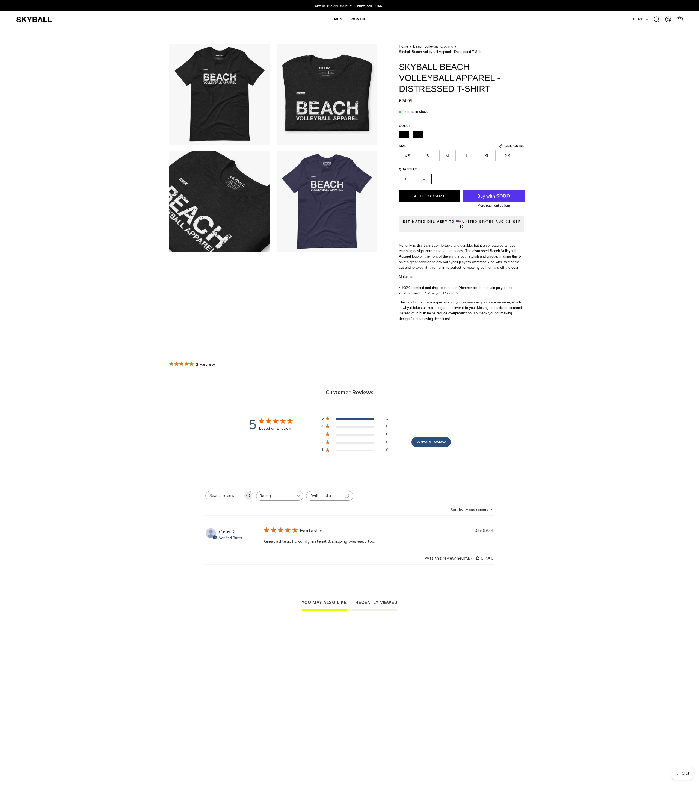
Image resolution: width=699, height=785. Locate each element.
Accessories (200, 728)
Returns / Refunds (308, 722)
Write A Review (431, 442)
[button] (656, 19)
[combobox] (279, 496)
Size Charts (301, 716)
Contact (195, 734)
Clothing (196, 722)
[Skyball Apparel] (34, 19)
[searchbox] (224, 495)
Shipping (297, 728)
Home (403, 46)
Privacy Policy (304, 746)
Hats (191, 716)
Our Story (401, 716)
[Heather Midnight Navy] (418, 134)
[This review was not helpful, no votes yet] (488, 558)
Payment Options (306, 734)
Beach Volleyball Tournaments (526, 722)
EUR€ (638, 19)
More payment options (494, 206)
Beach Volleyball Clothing (433, 46)
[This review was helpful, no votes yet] (477, 558)
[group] (349, 5)
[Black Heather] (404, 134)
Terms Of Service (307, 740)
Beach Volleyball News (517, 716)
